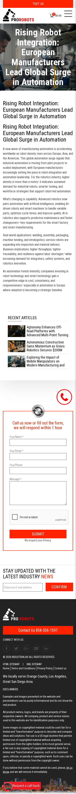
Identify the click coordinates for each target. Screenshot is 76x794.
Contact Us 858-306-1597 (38, 630)
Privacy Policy (45, 668)
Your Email (15, 450)
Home (6, 668)
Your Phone (16, 465)
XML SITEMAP (34, 664)
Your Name (15, 436)
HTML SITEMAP (11, 664)
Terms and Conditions (23, 668)
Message (14, 479)
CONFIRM (59, 587)
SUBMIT (38, 534)
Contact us (60, 668)
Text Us (38, 4)
